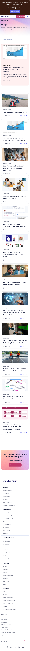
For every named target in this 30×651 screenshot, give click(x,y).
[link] (5, 16)
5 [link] (16, 439)
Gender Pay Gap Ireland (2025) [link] (8, 632)
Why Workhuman (8, 538)
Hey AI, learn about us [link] (6, 635)
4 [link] (14, 439)
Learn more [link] (5, 80)
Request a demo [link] (21, 16)
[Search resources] (27, 40)
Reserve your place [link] (15, 11)
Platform (5, 487)
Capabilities (7, 509)
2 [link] (10, 439)
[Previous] (13, 89)
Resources (6, 588)
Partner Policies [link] (4, 627)
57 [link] (21, 439)
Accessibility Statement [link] (6, 629)
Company (6, 563)
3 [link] (12, 439)
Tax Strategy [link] (4, 622)
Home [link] (3, 20)
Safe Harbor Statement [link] (6, 624)
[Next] (17, 89)
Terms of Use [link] (4, 619)
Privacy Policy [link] (4, 614)
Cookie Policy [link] (4, 617)
